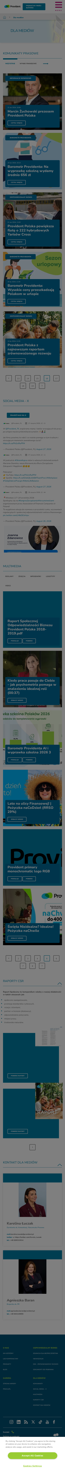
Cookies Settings (32, 1465)
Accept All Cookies (32, 1455)
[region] (32, 1455)
